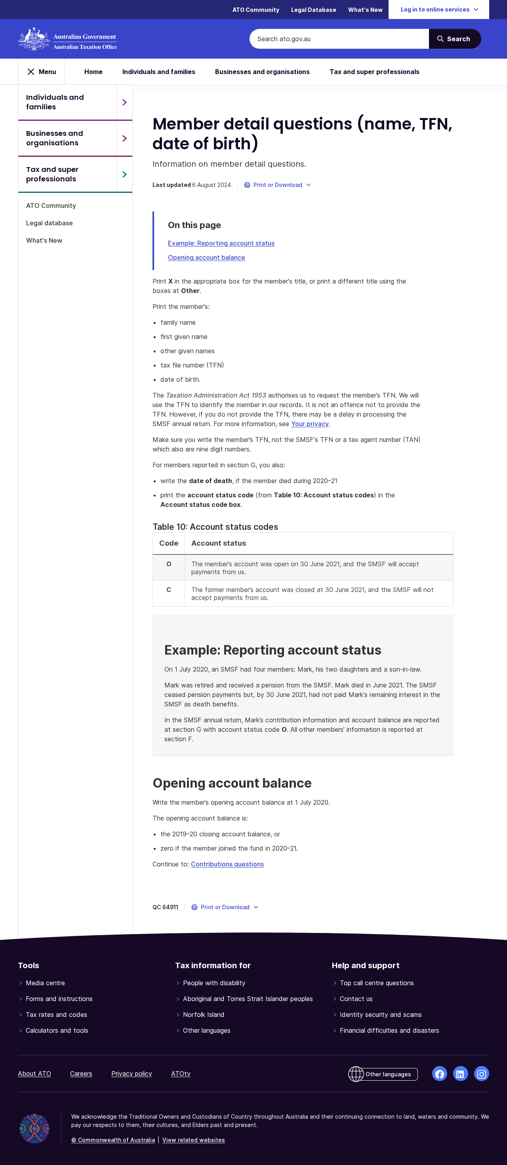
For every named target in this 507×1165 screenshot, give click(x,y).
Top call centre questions (377, 983)
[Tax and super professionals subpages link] (124, 174)
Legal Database (313, 9)
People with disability (214, 983)
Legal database (49, 223)
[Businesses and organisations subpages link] (124, 138)
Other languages (207, 1030)
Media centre (45, 983)
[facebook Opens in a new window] (439, 1073)
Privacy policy (131, 1073)
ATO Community (256, 9)
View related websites (193, 1139)
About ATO (34, 1073)
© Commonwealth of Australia (113, 1139)
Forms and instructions (59, 999)
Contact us (356, 999)
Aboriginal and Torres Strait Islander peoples (248, 999)
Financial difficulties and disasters (389, 1030)
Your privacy (310, 424)
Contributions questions (227, 864)
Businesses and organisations (262, 72)
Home (93, 72)
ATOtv (181, 1073)
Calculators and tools (57, 1030)
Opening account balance (206, 257)
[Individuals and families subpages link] (124, 102)
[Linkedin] (460, 1073)
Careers (81, 1073)
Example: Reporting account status (221, 243)
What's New (365, 9)
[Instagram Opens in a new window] (481, 1073)
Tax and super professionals (374, 72)
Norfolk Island (204, 1014)
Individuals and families (158, 72)
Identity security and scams (381, 1014)
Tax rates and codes (56, 1014)
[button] (278, 185)
